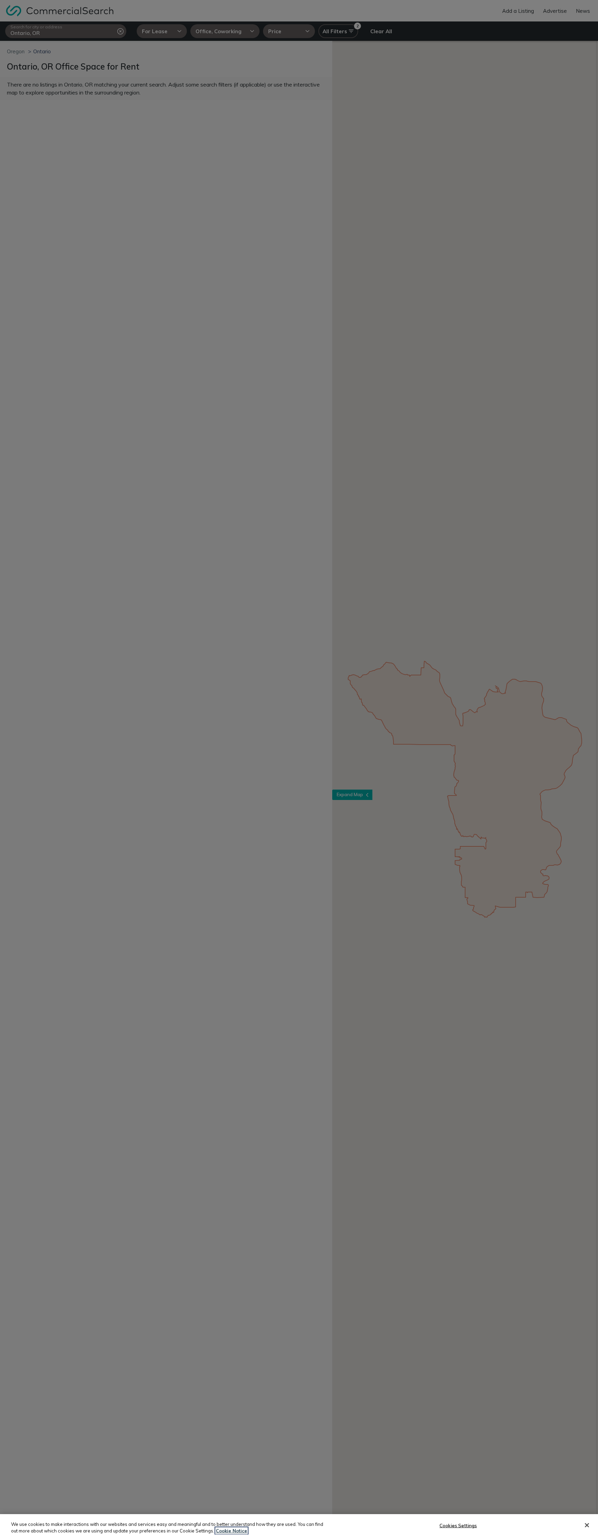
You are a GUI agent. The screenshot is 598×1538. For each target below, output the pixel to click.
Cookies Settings (458, 1525)
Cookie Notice (231, 1530)
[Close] (587, 1525)
